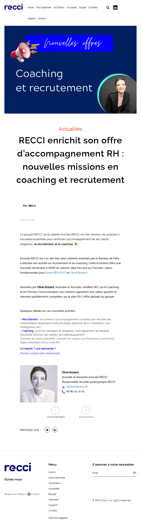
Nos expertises (43, 7)
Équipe (82, 7)
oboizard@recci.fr (77, 386)
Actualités (72, 7)
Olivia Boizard (78, 272)
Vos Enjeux (58, 7)
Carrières (92, 7)
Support (32, 18)
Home (31, 7)
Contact (42, 18)
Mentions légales (58, 517)
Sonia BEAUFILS (55, 272)
